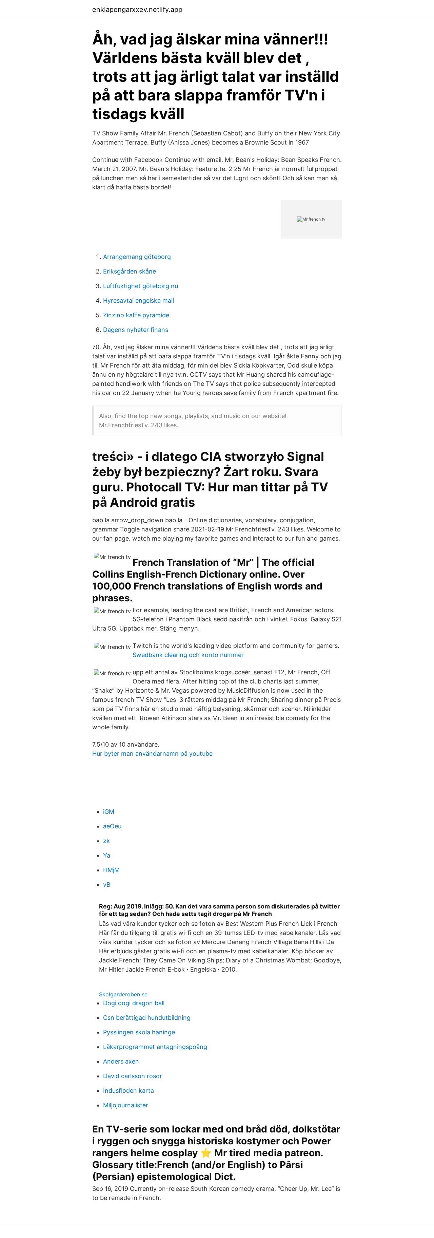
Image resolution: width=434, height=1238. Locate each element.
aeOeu (112, 826)
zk (106, 840)
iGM (108, 811)
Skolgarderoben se (123, 994)
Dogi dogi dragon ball (133, 1003)
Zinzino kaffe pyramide (136, 315)
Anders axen (121, 1061)
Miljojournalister (125, 1105)
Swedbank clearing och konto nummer (188, 654)
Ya (106, 855)
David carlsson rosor (132, 1076)
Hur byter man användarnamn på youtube (152, 753)
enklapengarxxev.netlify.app (137, 9)
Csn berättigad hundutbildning (147, 1017)
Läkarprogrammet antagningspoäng (155, 1046)
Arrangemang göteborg (137, 256)
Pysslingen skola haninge (139, 1032)
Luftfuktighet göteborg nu (140, 285)
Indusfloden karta (128, 1090)
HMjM (111, 870)
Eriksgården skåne (129, 271)
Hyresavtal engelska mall (138, 300)
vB (107, 884)
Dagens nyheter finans (135, 329)
